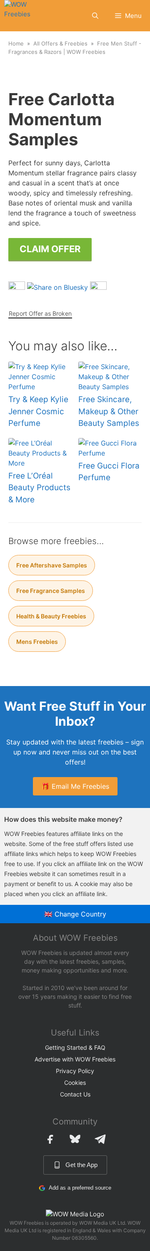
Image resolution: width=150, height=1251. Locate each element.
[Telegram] (100, 1139)
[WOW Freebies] (23, 15)
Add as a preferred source (80, 1188)
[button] (95, 15)
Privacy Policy (75, 1070)
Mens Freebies (37, 641)
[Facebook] (50, 1139)
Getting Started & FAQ (75, 1047)
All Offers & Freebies (60, 43)
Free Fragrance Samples (50, 590)
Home (16, 43)
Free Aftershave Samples (51, 565)
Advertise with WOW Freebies (75, 1059)
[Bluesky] (75, 1139)
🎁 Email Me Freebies (75, 786)
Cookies (75, 1082)
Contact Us (75, 1094)
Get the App (81, 1164)
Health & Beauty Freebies (51, 616)
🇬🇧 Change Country (75, 914)
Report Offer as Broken (40, 313)
